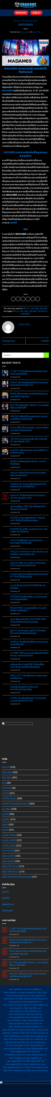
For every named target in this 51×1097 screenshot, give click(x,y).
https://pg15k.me (11, 999)
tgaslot (5, 830)
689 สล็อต (33, 21)
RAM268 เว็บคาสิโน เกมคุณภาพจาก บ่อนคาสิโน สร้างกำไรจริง (28, 530)
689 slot (17, 21)
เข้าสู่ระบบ (26, 1075)
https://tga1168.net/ (17, 1014)
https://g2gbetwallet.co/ (37, 1055)
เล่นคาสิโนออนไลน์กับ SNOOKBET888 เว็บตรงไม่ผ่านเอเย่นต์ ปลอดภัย (28, 620)
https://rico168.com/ (33, 1023)
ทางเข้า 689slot (9, 835)
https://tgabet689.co (14, 1064)
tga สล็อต (6, 809)
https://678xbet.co (15, 1020)
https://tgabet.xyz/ (17, 1011)
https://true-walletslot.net (36, 1036)
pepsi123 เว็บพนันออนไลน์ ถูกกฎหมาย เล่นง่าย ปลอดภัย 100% (27, 496)
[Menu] (10, 12)
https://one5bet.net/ (17, 1027)
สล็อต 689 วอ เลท (10, 866)
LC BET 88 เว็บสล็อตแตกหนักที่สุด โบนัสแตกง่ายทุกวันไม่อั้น (28, 372)
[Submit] (46, 355)
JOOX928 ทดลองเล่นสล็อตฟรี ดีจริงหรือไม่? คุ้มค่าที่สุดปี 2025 (28, 440)
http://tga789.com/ (33, 1011)
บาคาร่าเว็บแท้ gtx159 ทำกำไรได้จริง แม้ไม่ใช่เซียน (27, 586)
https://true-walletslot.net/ (37, 1067)
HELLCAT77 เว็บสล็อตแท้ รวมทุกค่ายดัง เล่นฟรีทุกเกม (28, 676)
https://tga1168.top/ (34, 1014)
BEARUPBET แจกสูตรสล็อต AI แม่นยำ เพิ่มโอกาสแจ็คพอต (28, 609)
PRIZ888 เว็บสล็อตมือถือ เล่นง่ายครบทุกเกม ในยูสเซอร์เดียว (28, 598)
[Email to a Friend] (28, 299)
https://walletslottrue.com (14, 1036)
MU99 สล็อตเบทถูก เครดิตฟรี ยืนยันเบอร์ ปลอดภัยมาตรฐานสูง (28, 395)
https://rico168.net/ (17, 1023)
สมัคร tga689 (8, 861)
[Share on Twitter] (23, 299)
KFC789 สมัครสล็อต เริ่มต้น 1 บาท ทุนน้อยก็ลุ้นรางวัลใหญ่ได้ (29, 406)
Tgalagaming (8, 341)
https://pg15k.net (16, 1002)
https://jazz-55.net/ (22, 1045)
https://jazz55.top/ (12, 1042)
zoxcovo (37, 32)
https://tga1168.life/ (17, 1017)
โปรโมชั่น (35, 1075)
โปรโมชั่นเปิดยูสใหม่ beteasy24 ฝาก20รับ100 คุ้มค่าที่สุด (24, 688)
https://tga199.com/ (10, 1030)
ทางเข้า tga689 (9, 845)
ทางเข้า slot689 (9, 840)
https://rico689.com (29, 992)
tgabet (5, 824)
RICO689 (6, 788)
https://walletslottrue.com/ (34, 1064)
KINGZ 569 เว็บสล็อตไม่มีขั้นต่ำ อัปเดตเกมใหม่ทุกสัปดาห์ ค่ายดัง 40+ (29, 383)
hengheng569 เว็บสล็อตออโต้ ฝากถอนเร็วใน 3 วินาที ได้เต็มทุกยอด (29, 575)
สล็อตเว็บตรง (8, 904)
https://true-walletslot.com (36, 1039)
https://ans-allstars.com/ (33, 1020)
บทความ (43, 1075)
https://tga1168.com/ (32, 1008)
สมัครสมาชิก (16, 1075)
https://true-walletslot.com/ (14, 1070)
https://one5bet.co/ (34, 1027)
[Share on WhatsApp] (13, 299)
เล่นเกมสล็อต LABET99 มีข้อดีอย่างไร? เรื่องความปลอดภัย (28, 507)
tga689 (13, 223)
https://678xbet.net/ (34, 1017)
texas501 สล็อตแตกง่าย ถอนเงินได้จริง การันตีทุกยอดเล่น (29, 451)
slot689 (5, 793)
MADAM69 (25, 314)
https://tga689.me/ (34, 1058)
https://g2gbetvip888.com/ (14, 1048)
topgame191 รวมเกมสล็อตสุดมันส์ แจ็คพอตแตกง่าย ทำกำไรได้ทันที (28, 485)
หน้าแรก (7, 1075)
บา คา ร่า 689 (8, 851)
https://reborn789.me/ (23, 1033)
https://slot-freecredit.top (14, 1039)
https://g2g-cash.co (22, 995)
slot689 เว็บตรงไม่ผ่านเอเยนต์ (15, 804)
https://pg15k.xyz (26, 999)
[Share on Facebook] (18, 299)
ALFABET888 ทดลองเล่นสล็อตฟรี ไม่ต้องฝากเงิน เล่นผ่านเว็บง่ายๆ (29, 654)
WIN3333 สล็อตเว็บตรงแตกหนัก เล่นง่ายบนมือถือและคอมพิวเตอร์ (28, 417)
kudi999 (45, 341)
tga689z (6, 819)
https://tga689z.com (17, 989)
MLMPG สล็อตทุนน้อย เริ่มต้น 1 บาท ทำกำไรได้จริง (28, 462)
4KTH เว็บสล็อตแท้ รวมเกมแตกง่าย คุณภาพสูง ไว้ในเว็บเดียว (26, 541)
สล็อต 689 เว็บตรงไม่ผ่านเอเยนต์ (16, 877)
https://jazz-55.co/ (28, 1042)
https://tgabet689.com (16, 1061)
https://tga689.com (17, 1058)
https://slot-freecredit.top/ (37, 1070)
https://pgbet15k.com (33, 1002)
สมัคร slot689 (8, 856)
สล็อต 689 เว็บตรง (10, 871)
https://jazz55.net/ (41, 1033)
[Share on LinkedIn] (37, 299)
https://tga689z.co (34, 989)
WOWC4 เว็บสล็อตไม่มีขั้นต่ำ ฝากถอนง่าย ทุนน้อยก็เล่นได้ (29, 643)
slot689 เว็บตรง (9, 798)
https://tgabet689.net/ (35, 1061)
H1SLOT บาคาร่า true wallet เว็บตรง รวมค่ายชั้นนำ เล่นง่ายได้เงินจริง (29, 552)
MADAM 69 (42, 311)
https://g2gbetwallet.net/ (21, 1052)
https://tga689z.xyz (12, 992)
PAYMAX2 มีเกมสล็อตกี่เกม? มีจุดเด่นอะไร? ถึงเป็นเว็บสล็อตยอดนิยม (27, 519)
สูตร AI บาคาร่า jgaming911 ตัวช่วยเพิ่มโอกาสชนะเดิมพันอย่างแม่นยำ (28, 631)
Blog (4, 783)
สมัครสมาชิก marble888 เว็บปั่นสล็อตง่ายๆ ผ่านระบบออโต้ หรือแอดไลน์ (27, 665)
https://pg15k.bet (38, 995)
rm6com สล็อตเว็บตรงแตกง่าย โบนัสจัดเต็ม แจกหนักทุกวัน (28, 474)
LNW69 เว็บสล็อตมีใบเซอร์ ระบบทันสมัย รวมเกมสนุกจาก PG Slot (28, 699)
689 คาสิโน (25, 21)
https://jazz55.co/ (37, 1045)
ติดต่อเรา (25, 1077)
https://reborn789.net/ (29, 1030)
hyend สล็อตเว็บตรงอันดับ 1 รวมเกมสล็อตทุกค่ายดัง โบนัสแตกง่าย (29, 428)
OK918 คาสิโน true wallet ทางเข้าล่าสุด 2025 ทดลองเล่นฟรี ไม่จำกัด (28, 564)
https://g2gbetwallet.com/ (37, 1048)
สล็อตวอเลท (7, 910)
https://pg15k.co (40, 999)
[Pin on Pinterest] (33, 299)
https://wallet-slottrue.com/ (14, 1067)
